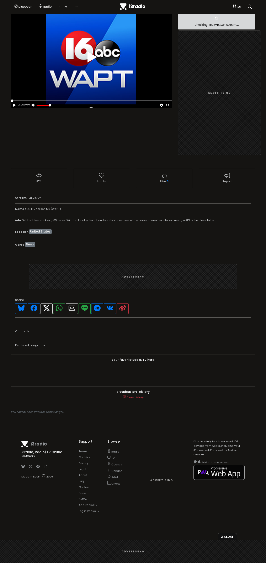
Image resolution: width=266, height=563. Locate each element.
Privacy (84, 463)
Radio (47, 6)
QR (238, 7)
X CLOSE (227, 537)
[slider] (44, 105)
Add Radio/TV (88, 505)
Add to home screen (215, 462)
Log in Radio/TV (89, 511)
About (83, 475)
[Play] (92, 57)
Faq (81, 481)
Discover (25, 6)
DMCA (83, 499)
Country (116, 464)
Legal (82, 469)
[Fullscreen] (167, 105)
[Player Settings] (161, 105)
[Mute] (33, 105)
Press (82, 493)
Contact (84, 487)
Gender (116, 471)
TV (64, 6)
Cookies (84, 457)
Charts (115, 484)
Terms (83, 451)
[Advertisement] (219, 93)
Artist (114, 477)
